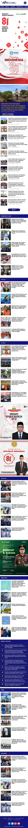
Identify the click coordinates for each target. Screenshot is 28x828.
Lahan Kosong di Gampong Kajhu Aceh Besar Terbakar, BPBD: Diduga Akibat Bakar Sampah (19, 629)
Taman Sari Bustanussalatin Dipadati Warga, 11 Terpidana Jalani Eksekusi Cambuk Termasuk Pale (19, 371)
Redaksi (4, 818)
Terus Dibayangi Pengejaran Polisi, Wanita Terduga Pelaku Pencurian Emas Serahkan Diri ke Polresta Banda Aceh (13, 107)
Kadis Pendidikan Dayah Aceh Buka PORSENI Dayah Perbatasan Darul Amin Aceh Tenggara (15, 646)
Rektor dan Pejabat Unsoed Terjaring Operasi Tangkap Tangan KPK (19, 359)
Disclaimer (10, 819)
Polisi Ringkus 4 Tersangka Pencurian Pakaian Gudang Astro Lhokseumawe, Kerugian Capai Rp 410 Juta (19, 394)
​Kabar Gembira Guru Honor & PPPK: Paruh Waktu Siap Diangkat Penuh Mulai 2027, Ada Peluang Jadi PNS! (19, 518)
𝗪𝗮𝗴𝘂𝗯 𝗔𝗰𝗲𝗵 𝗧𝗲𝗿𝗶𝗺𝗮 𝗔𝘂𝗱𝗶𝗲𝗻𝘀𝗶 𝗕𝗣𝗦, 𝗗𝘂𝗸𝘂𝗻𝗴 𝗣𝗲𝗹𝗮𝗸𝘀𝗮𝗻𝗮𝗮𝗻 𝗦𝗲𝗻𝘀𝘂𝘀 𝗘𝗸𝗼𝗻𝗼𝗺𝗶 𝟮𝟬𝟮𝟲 (18, 267)
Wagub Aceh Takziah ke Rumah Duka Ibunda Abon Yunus (19, 232)
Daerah (13, 6)
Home (2, 6)
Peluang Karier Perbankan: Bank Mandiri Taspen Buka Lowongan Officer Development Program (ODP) (19, 695)
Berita (7, 6)
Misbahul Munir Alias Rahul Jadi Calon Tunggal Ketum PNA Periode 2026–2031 (19, 307)
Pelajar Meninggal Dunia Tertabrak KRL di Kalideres (19, 605)
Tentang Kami (11, 818)
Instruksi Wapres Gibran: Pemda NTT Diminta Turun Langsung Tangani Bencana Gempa (19, 483)
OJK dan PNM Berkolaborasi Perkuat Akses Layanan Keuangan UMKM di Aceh (19, 729)
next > (14, 209)
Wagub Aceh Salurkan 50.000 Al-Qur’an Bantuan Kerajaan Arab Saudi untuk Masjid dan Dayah (19, 221)
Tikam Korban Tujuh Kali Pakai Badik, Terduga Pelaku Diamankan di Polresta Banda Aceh (19, 382)
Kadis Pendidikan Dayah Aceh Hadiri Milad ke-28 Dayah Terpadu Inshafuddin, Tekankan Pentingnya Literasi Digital (16, 651)
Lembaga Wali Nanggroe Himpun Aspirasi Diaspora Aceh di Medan (18, 330)
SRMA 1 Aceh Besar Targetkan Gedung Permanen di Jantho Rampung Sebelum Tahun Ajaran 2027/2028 (15, 668)
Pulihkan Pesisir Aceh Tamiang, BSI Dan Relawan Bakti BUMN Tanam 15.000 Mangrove (19, 741)
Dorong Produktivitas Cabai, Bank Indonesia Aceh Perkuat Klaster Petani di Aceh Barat (19, 718)
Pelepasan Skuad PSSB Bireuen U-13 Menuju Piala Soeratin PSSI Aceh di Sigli (15, 680)
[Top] (25, 826)
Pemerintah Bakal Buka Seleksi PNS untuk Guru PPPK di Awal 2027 (18, 529)
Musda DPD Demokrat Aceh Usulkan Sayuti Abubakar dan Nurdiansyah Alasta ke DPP (19, 296)
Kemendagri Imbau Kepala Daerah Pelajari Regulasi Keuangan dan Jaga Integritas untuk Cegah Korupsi (19, 285)
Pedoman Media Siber (19, 818)
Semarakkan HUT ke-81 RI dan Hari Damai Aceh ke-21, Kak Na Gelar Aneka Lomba (19, 255)
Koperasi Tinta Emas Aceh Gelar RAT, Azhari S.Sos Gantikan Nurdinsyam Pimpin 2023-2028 (19, 319)
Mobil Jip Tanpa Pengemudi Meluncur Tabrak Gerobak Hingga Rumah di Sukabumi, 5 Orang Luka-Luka (19, 594)
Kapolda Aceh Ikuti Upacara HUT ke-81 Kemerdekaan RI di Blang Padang (14, 676)
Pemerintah (20, 6)
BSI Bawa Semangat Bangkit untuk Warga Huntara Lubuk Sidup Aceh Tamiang (15, 672)
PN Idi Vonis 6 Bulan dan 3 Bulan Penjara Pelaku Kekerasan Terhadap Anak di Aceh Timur (19, 495)
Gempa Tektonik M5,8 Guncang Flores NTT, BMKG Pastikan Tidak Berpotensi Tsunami (19, 617)
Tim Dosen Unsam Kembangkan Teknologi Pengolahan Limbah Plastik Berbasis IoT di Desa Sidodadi (19, 707)
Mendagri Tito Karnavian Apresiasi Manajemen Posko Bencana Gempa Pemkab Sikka (19, 506)
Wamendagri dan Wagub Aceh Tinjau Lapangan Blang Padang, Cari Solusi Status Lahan (18, 244)
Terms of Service (16, 819)
